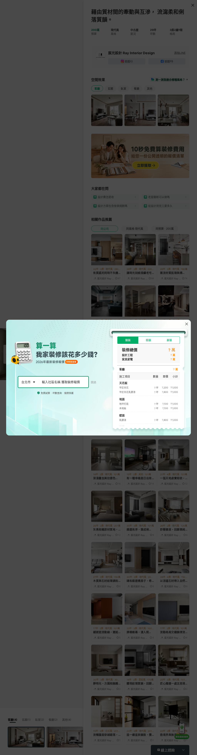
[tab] (127, 340)
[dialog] (98, 377)
